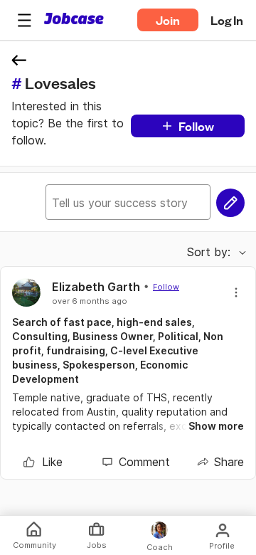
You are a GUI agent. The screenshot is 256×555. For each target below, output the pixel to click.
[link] (43, 461)
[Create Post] (230, 203)
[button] (24, 19)
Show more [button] (216, 426)
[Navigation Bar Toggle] (24, 20)
